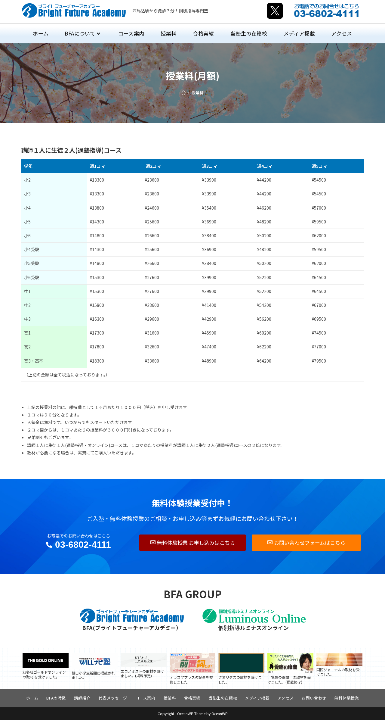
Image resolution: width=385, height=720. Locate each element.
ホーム (32, 698)
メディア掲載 (257, 698)
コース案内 (145, 698)
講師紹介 (82, 698)
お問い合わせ (314, 698)
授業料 (197, 92)
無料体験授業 (346, 698)
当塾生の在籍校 (222, 698)
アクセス (286, 698)
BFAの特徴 (56, 698)
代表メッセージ (112, 698)
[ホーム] (184, 92)
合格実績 (192, 698)
